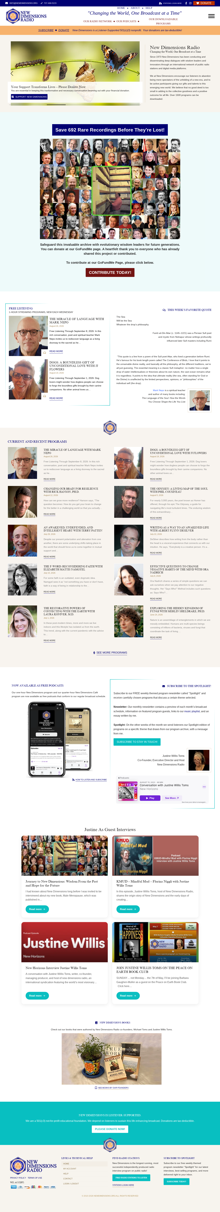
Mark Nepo (158, 390)
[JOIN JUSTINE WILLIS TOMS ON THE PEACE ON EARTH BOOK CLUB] (155, 942)
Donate (63, 30)
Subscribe (46, 30)
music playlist (192, 711)
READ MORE (56, 351)
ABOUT (135, 8)
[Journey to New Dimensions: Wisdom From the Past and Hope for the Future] (64, 856)
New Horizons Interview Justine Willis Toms (56, 968)
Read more (35, 909)
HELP (149, 8)
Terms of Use (35, 1178)
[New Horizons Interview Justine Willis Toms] (64, 942)
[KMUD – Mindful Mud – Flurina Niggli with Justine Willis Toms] (155, 856)
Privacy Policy (18, 1178)
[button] (11, 73)
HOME (121, 8)
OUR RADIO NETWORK (97, 21)
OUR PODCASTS (126, 21)
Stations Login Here (123, 1185)
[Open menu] (211, 16)
